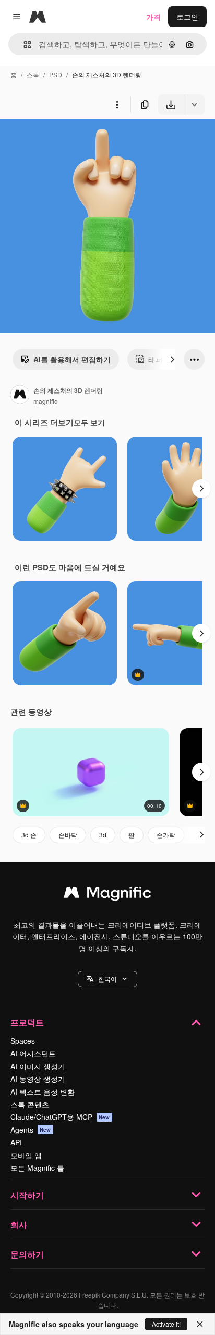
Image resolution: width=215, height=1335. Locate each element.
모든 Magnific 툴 (37, 1167)
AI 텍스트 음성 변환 (42, 1092)
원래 (60, 139)
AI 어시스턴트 (33, 1053)
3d (102, 834)
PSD (55, 74)
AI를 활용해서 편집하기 (72, 359)
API (16, 1142)
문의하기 (27, 1254)
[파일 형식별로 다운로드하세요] (194, 104)
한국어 (107, 978)
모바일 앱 (26, 1155)
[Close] (200, 1324)
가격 (153, 16)
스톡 (33, 74)
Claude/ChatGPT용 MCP (60, 1116)
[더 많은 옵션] (116, 104)
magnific (45, 401)
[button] (107, 979)
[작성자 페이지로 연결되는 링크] (19, 395)
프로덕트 (27, 1022)
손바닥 (67, 834)
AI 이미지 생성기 (37, 1066)
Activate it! (166, 1323)
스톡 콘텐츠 (29, 1104)
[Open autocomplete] (23, 44)
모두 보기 (89, 422)
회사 (18, 1225)
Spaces (22, 1041)
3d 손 (29, 834)
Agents (30, 1129)
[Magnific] (107, 894)
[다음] (172, 359)
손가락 (166, 834)
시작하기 (27, 1195)
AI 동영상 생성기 (37, 1079)
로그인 (187, 16)
